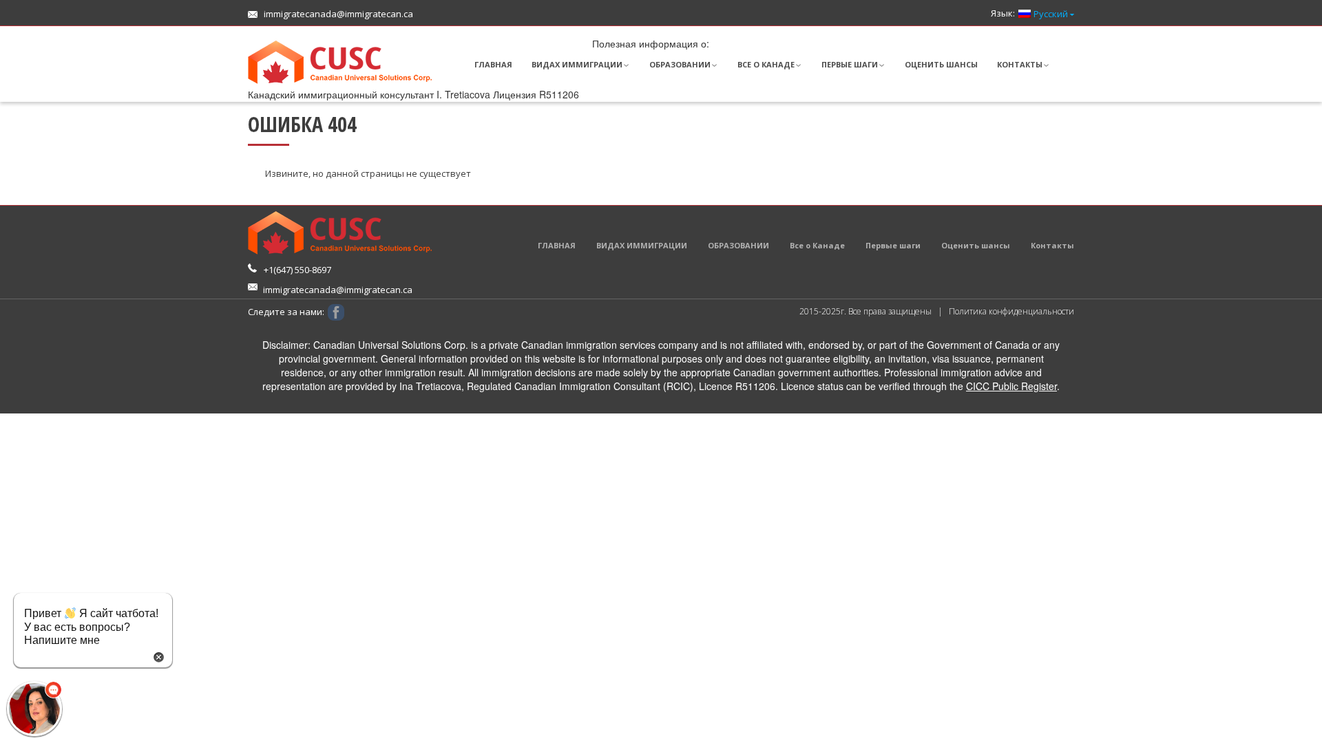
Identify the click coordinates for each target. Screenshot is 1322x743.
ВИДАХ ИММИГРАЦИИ (577, 64)
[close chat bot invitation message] (159, 656)
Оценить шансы (941, 64)
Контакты (1019, 64)
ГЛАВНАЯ (493, 64)
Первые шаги (849, 64)
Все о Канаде (766, 64)
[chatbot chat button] (34, 708)
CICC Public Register (1011, 386)
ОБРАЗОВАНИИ (680, 64)
